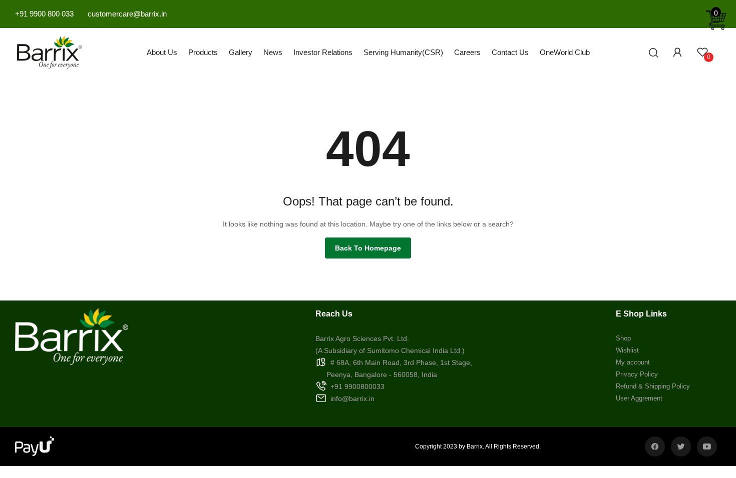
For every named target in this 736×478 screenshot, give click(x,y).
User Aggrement (639, 398)
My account (633, 362)
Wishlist (627, 350)
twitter (681, 446)
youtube (707, 446)
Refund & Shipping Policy (653, 386)
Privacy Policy (637, 374)
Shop (623, 338)
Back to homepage (368, 248)
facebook (655, 446)
